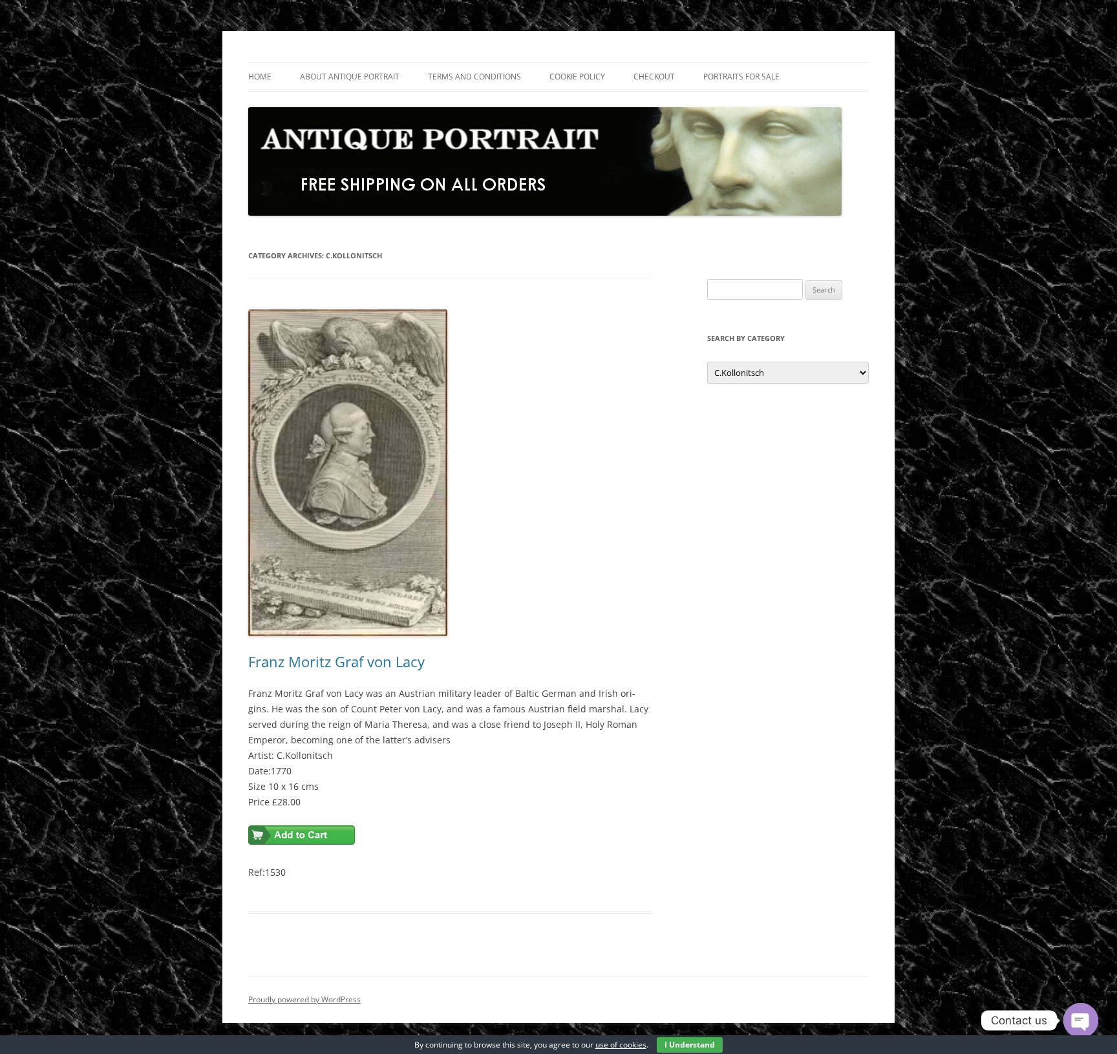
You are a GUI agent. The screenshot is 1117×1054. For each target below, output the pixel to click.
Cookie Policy (577, 76)
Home (259, 76)
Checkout (654, 76)
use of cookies (620, 1044)
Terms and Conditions (474, 76)
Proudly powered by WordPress (304, 999)
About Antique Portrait (349, 76)
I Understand (690, 1044)
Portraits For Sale (741, 76)
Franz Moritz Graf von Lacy (336, 661)
